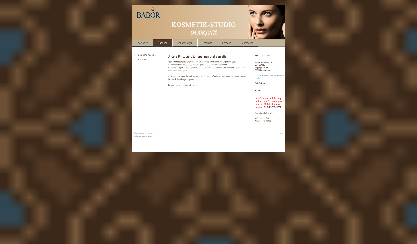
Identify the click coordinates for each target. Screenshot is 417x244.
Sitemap (150, 134)
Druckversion (142, 134)
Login (281, 133)
